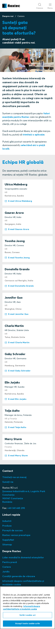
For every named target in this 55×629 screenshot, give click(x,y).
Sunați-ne (7, 481)
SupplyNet (8, 539)
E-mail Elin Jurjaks (17, 399)
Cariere (6, 566)
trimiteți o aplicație (34, 134)
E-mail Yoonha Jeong (19, 257)
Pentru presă (9, 562)
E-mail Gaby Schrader (19, 370)
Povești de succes (12, 530)
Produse (7, 525)
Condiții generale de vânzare (18, 576)
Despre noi (7, 16)
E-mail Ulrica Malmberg (20, 201)
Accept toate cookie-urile (27, 623)
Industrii (6, 520)
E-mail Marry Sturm (18, 455)
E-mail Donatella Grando (21, 286)
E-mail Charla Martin (18, 342)
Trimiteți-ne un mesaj (14, 477)
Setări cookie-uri (27, 615)
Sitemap (7, 544)
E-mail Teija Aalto (17, 427)
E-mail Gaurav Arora (18, 229)
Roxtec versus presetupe (16, 535)
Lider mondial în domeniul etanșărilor (23, 557)
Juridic (6, 571)
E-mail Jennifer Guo (18, 314)
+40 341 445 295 (16, 508)
